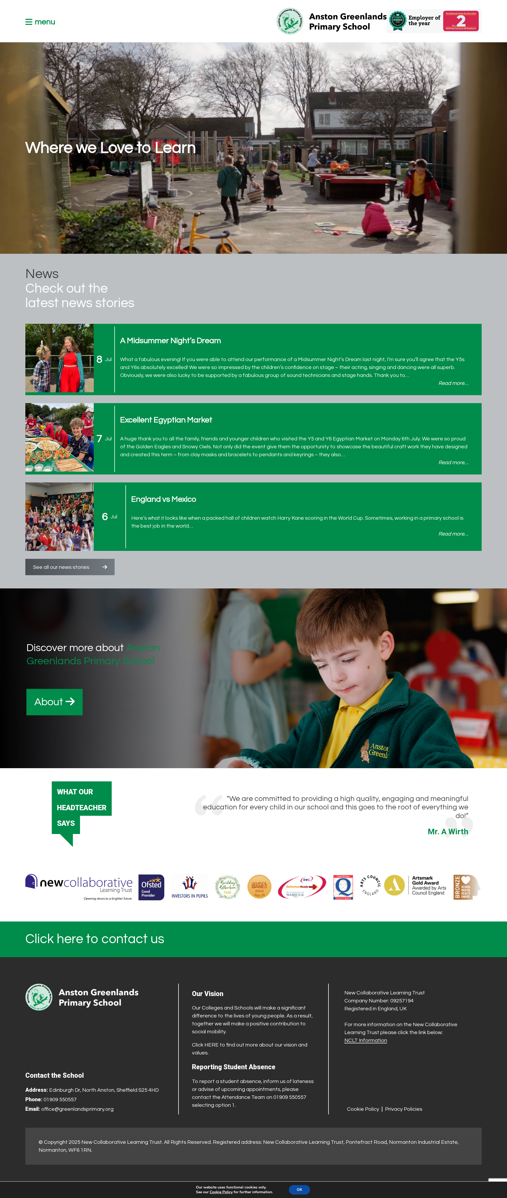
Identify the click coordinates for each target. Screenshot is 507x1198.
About (49, 702)
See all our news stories (61, 567)
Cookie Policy (363, 1109)
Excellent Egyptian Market (166, 420)
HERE (211, 1045)
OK (299, 1189)
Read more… (453, 383)
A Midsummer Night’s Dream (170, 341)
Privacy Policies (403, 1109)
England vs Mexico (163, 499)
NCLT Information (365, 1040)
